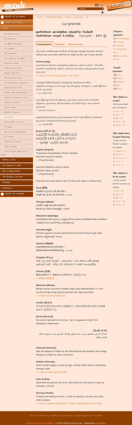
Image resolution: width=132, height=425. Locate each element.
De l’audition (7, 49)
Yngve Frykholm (47, 372)
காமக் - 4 (119, 164)
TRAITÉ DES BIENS (13, 23)
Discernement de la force (11, 78)
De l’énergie (7, 137)
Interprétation (44, 44)
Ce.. (119, 74)
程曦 (41, 278)
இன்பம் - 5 (120, 154)
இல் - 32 (119, 118)
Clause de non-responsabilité (39, 423)
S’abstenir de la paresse (11, 142)
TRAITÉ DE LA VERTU (14, 17)
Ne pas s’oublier (8, 107)
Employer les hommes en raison (14, 98)
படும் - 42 (119, 111)
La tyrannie (7, 117)
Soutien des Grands (9, 63)
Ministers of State (8, 160)
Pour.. (120, 88)
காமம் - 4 (119, 161)
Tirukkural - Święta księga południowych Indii (78, 403)
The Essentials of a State (11, 166)
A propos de (66, 415)
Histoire (43, 415)
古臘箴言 (49, 278)
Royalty (4, 28)
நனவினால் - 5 (121, 157)
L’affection (120, 45)
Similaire (60, 44)
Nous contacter (82, 415)
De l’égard (6, 127)
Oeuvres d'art (75, 44)
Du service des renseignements (13, 132)
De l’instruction (8, 39)
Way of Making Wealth (10, 171)
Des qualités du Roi (10, 34)
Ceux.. (121, 78)
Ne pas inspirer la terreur (12, 122)
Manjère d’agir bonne (10, 73)
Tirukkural (59, 295)
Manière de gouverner (10, 112)
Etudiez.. (122, 81)
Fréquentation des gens (11, 68)
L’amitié (120, 41)
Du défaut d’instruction (11, 44)
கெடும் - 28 (120, 121)
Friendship (5, 183)
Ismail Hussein (46, 295)
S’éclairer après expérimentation (14, 93)
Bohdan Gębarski (47, 403)
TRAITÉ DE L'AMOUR (14, 194)
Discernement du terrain (11, 88)
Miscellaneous (6, 188)
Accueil (33, 415)
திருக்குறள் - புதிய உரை (67, 75)
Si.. (119, 85)
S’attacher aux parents (10, 102)
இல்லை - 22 (120, 124)
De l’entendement (9, 54)
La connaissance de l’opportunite (14, 83)
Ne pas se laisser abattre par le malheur (14, 153)
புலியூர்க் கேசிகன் (47, 75)
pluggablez (101, 423)
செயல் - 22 (120, 204)
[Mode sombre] (102, 12)
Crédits (53, 415)
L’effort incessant (8, 146)
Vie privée (97, 415)
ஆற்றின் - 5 (120, 150)
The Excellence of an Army (12, 177)
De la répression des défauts (13, 58)
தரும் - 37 (120, 114)
